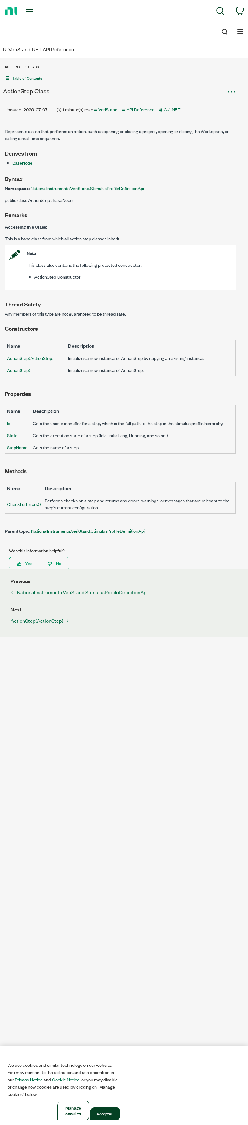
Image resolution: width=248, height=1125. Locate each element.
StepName (17, 447)
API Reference (140, 109)
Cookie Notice (66, 1079)
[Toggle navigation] (37, 11)
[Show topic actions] (231, 92)
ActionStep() (19, 370)
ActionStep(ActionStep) (30, 358)
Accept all (104, 1113)
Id (8, 423)
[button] (120, 78)
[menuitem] (220, 12)
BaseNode (22, 162)
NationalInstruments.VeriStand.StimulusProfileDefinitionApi (87, 188)
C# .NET (172, 109)
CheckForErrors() (24, 504)
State (12, 435)
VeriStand (107, 109)
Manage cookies (73, 1110)
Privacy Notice (29, 1079)
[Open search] (224, 31)
